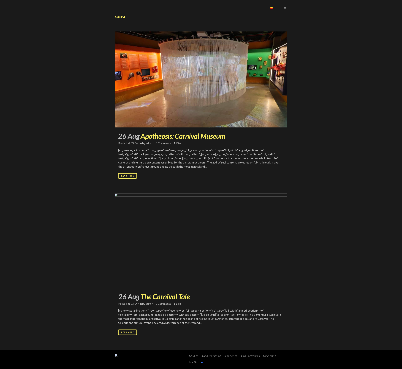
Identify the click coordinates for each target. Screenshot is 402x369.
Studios (193, 356)
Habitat (194, 362)
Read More (127, 176)
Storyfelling (269, 356)
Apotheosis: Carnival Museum (183, 136)
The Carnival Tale (165, 296)
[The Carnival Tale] (201, 241)
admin (149, 143)
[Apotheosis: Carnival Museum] (201, 79)
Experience (230, 356)
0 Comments (163, 143)
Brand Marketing (210, 356)
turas (254, 356)
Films (242, 356)
